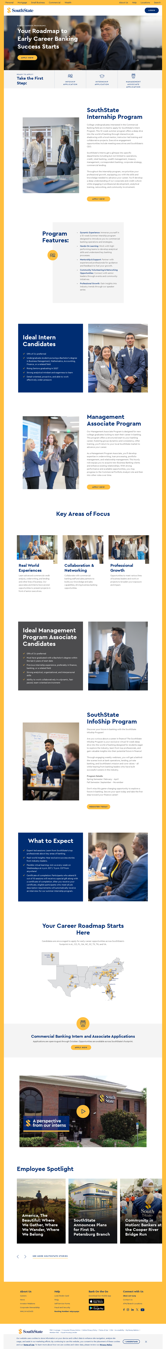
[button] (18, 1256)
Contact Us (127, 1300)
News (22, 1300)
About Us (123, 3)
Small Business (38, 3)
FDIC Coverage (55, 1330)
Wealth (68, 3)
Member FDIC (54, 1332)
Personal (9, 3)
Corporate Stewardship (30, 1307)
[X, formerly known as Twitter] (138, 1309)
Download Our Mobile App (100, 1296)
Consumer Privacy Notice (71, 1330)
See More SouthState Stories (50, 1256)
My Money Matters (132, 1330)
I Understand (131, 1341)
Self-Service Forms (62, 1304)
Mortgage (22, 3)
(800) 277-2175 (129, 1296)
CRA (111, 1330)
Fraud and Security (62, 1307)
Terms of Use (103, 1330)
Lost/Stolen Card (61, 1296)
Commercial (54, 3)
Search (157, 3)
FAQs (56, 1300)
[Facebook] (124, 1309)
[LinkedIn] (133, 1309)
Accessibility (119, 1330)
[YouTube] (143, 1309)
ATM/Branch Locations (132, 1304)
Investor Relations (27, 1304)
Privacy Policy (106, 1345)
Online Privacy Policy (89, 1330)
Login (151, 10)
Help (134, 3)
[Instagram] (129, 1309)
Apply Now (27, 57)
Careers (23, 1296)
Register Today (98, 806)
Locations (145, 3)
